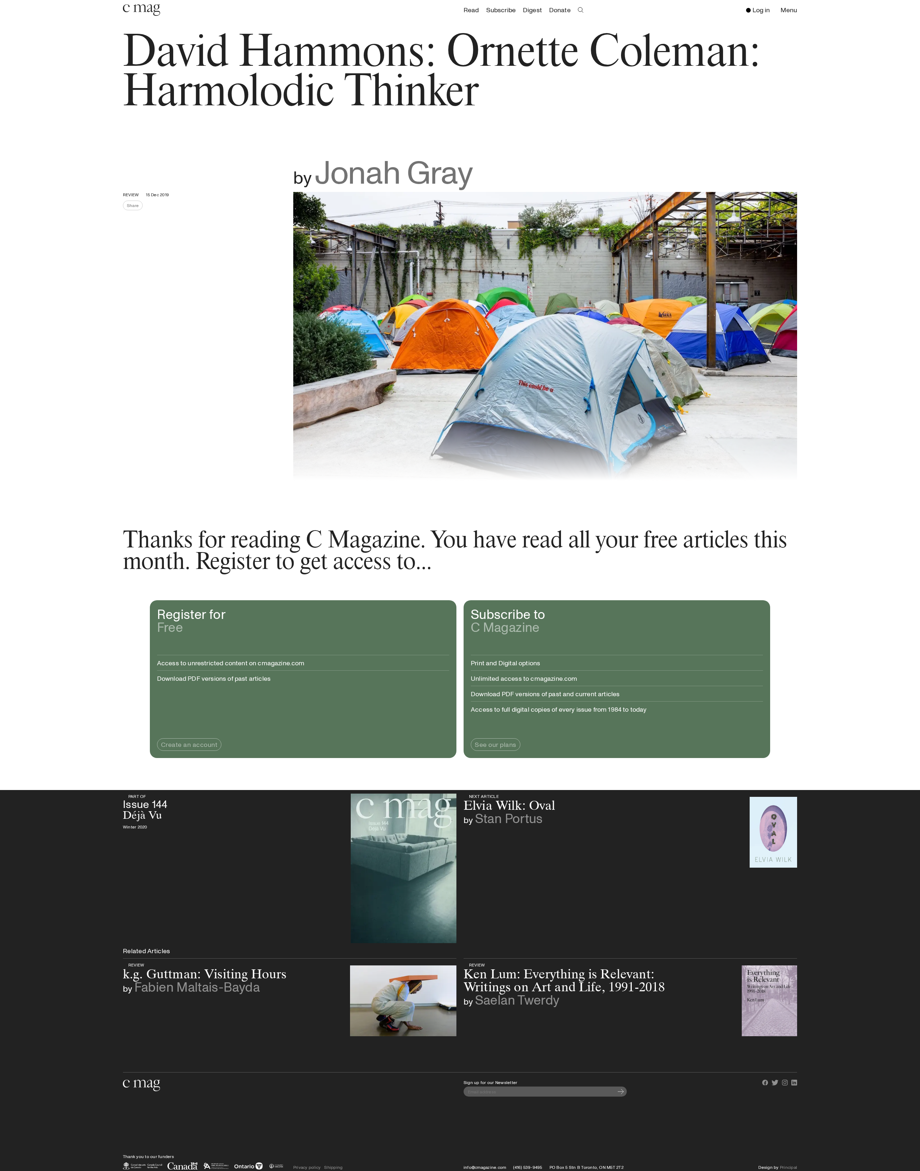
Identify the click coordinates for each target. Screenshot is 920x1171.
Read (471, 9)
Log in (761, 9)
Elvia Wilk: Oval (521, 796)
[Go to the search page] (581, 10)
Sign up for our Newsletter (490, 1082)
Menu (791, 10)
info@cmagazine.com (485, 1167)
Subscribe (501, 9)
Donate (560, 9)
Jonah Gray (394, 171)
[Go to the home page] (141, 1085)
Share (135, 206)
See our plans (495, 744)
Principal (788, 1167)
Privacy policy (307, 1167)
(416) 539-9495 (527, 1167)
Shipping (333, 1167)
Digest (532, 9)
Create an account (189, 744)
